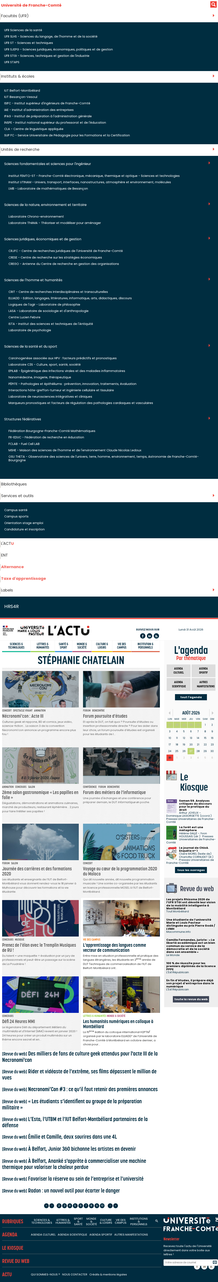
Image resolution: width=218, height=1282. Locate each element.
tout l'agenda (191, 697)
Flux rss (156, 636)
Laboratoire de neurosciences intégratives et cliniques (50, 396)
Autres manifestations (206, 684)
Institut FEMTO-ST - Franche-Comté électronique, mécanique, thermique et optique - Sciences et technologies (94, 176)
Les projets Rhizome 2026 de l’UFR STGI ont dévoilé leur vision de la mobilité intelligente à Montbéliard (190, 903)
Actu (7, 1274)
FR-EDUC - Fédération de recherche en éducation (46, 437)
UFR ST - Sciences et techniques (28, 43)
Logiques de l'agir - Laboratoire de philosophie (44, 304)
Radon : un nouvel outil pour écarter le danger (61, 1190)
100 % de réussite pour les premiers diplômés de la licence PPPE (191, 966)
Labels (7, 590)
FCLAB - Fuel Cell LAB (24, 444)
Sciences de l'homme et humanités (33, 280)
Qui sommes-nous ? (45, 1274)
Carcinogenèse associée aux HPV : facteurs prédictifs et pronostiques (63, 358)
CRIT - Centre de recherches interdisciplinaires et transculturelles (58, 292)
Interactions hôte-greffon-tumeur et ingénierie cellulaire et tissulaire (61, 390)
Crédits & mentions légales (108, 1274)
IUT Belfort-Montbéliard (22, 90)
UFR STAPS (11, 62)
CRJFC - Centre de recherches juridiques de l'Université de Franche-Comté (66, 251)
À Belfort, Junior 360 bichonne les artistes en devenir (69, 1148)
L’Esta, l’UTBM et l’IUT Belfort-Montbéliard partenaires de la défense (75, 1122)
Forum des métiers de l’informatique (114, 792)
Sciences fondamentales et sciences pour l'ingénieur (47, 164)
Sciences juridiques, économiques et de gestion (42, 239)
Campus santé (15, 510)
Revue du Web (15, 1261)
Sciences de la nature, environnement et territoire (45, 205)
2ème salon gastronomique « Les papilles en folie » (40, 794)
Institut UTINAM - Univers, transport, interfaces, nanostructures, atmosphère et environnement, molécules (90, 182)
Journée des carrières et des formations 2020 (37, 871)
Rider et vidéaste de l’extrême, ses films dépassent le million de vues (79, 1074)
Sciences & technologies (16, 645)
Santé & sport (63, 645)
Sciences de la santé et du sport (30, 347)
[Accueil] (45, 630)
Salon (31, 787)
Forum (86, 710)
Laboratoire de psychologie (30, 330)
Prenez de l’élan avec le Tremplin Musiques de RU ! (39, 947)
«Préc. (169, 713)
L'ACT (7, 543)
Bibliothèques (14, 484)
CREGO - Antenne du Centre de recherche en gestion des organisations (64, 264)
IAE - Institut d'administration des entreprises (39, 110)
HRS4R (11, 606)
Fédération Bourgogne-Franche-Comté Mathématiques (52, 431)
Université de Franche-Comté (31, 5)
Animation (40, 710)
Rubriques (12, 1221)
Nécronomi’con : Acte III (22, 716)
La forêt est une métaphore (191, 828)
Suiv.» (212, 713)
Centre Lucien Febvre (24, 317)
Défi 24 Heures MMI (18, 1021)
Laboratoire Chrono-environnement (36, 216)
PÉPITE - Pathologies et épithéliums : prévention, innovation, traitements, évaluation (72, 384)
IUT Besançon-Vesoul (20, 97)
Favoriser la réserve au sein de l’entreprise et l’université (72, 1178)
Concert (6, 710)
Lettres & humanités (42, 645)
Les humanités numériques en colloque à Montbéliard (118, 1023)
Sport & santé (78, 1221)
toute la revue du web (191, 999)
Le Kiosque (12, 1248)
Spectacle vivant (22, 710)
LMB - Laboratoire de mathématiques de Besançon (48, 188)
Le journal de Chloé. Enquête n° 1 (194, 849)
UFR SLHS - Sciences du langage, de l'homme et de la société (51, 36)
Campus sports (16, 516)
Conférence (90, 787)
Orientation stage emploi (23, 523)
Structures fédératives (22, 419)
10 (102, 1205)
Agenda (9, 1235)
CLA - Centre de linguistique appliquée (33, 129)
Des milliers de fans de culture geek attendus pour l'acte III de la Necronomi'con (80, 1056)
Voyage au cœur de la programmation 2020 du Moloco (120, 871)
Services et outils (17, 495)
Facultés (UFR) (15, 15)
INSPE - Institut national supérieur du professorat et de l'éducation (55, 122)
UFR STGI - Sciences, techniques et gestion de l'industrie (46, 56)
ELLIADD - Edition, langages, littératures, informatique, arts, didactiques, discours (70, 298)
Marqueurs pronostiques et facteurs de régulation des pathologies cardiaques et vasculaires (81, 403)
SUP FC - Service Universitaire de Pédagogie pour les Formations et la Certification (67, 135)
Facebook (142, 636)
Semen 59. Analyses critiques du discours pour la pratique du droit (195, 805)
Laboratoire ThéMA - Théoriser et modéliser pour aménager (55, 223)
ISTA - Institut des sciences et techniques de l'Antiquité (51, 324)
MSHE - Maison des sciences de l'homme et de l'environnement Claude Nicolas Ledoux (75, 450)
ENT (4, 555)
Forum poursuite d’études (105, 716)
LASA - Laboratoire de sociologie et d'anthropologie (49, 311)
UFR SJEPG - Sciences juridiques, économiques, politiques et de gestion (58, 49)
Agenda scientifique (179, 684)
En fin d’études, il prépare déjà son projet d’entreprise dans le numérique (190, 983)
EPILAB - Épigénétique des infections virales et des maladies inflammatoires (67, 371)
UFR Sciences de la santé (23, 30)
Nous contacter (74, 1274)
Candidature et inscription (24, 529)
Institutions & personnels (139, 1221)
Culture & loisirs (102, 645)
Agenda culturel (179, 671)
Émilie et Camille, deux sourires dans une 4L (59, 1136)
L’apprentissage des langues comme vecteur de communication (114, 947)
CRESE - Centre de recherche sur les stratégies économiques (55, 257)
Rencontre (98, 710)
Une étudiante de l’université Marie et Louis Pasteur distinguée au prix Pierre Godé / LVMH (190, 924)
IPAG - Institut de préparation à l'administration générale (48, 116)
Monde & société (82, 645)
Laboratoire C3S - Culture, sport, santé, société (45, 364)
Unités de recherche (20, 149)
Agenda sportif (203, 671)
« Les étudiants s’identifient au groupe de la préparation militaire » (72, 1104)
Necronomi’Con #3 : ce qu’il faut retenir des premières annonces (80, 1089)
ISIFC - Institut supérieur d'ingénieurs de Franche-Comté (47, 103)
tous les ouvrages (191, 870)
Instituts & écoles (17, 76)
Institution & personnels (145, 645)
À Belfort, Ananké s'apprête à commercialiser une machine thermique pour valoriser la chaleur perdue (74, 1163)
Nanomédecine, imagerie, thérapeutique (40, 377)
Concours (20, 787)
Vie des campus (121, 645)
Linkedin (149, 636)
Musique (19, 939)
